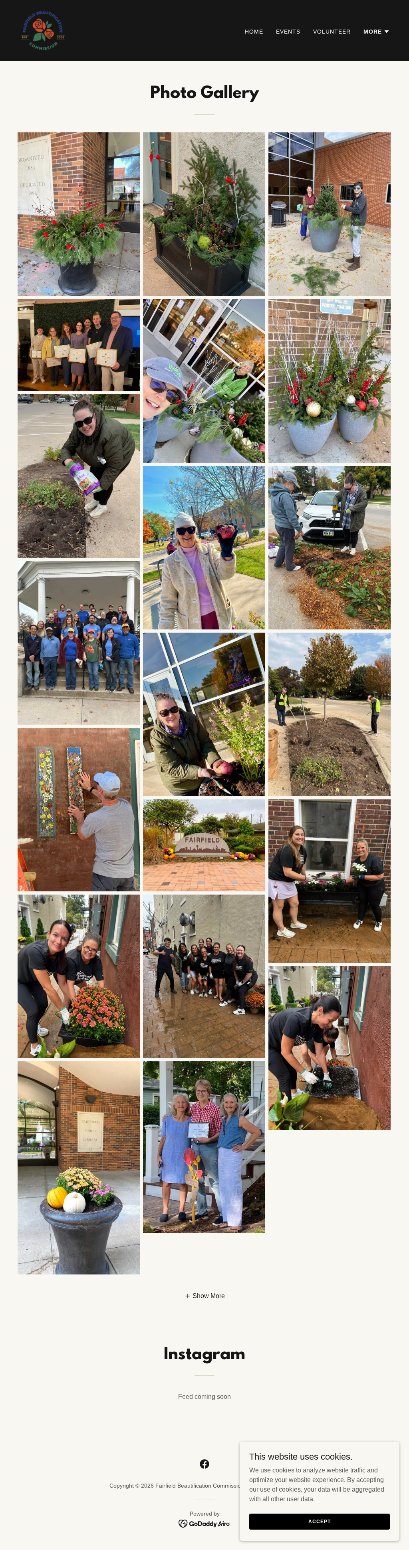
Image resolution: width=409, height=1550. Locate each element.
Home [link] (254, 31)
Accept (319, 1521)
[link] (43, 29)
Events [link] (288, 31)
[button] (376, 31)
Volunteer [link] (332, 31)
